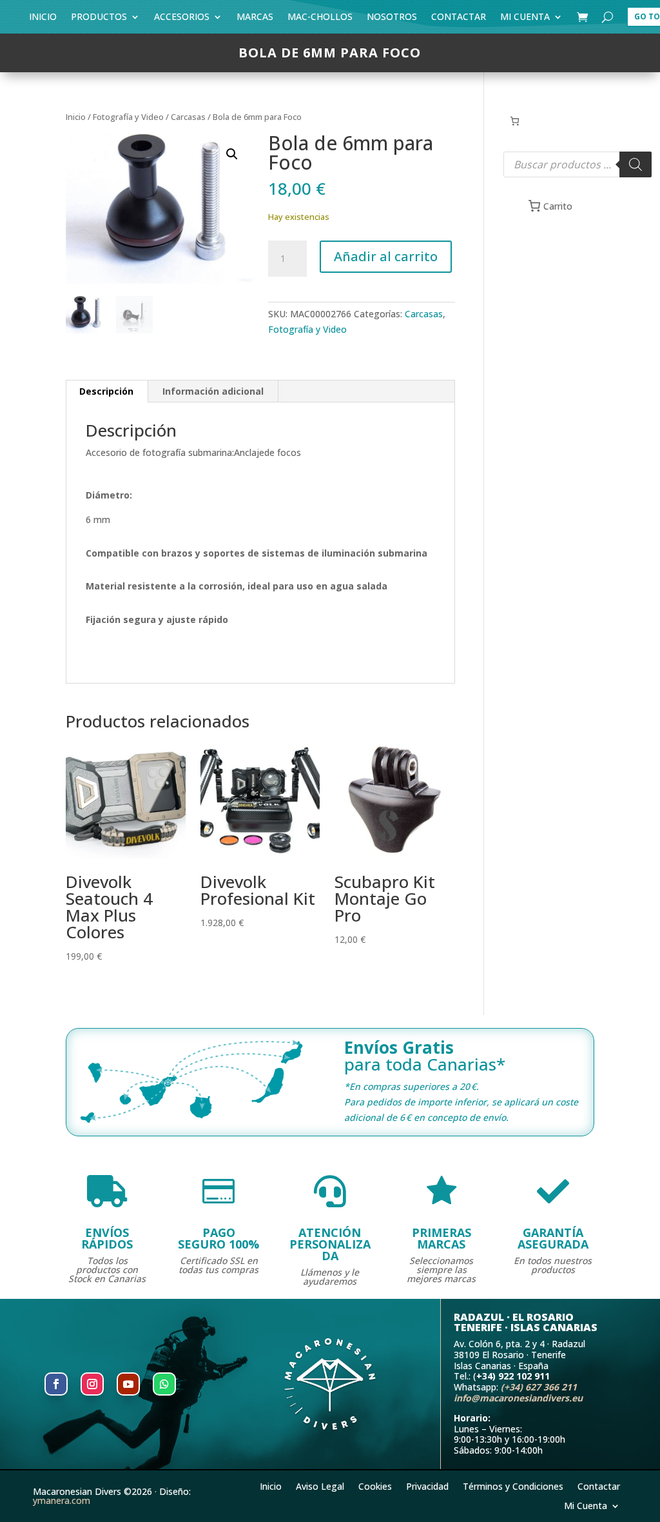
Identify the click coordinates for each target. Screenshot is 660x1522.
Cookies (375, 1485)
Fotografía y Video (128, 117)
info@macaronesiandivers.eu (518, 1398)
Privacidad (427, 1485)
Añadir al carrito (386, 256)
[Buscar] (635, 164)
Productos (99, 19)
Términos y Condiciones (513, 1485)
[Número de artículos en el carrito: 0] (514, 121)
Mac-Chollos (320, 19)
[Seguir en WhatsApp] (164, 1384)
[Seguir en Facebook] (56, 1384)
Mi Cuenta (525, 19)
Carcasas (188, 117)
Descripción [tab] (106, 391)
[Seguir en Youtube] (128, 1384)
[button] (232, 154)
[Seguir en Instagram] (92, 1384)
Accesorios (181, 19)
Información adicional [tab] (213, 391)
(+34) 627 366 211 (539, 1387)
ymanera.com (61, 1500)
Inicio (43, 19)
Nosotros (392, 19)
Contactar (458, 19)
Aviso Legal (320, 1485)
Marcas (255, 19)
